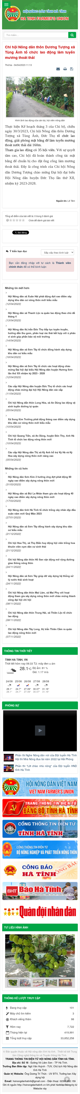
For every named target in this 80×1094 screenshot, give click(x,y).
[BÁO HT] (40, 890)
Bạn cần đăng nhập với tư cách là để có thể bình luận (40, 265)
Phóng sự (12, 705)
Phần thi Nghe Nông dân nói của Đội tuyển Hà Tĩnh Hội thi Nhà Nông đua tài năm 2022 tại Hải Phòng (46, 757)
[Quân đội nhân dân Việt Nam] (40, 912)
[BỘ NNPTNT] (40, 849)
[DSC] (40, 807)
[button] (40, 730)
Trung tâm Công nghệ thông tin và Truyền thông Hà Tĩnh (44, 1053)
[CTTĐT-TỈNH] (40, 828)
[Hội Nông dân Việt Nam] (40, 787)
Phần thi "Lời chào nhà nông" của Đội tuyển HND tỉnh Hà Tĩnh (46, 768)
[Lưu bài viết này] (72, 68)
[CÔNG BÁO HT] (40, 870)
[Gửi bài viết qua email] (58, 68)
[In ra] (65, 68)
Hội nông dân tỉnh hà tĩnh (41, 1051)
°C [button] (30, 669)
